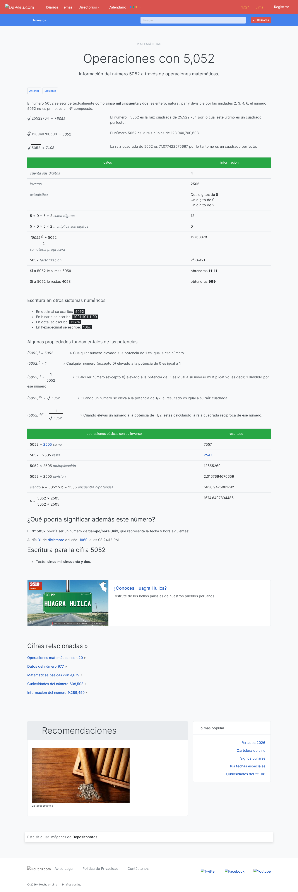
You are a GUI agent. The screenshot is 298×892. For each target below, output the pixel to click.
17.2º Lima (252, 7)
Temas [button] (67, 7)
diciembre (56, 540)
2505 (47, 444)
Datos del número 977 (45, 666)
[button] (135, 7)
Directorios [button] (88, 7)
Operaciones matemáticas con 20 (55, 657)
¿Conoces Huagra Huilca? (140, 588)
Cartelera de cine (251, 750)
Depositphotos (85, 837)
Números (39, 20)
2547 (208, 455)
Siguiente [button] (50, 90)
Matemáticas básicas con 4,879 (53, 675)
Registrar (281, 7)
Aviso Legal (64, 868)
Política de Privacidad (100, 868)
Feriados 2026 (253, 742)
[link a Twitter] (208, 871)
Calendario (116, 7)
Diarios (51, 7)
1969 (83, 540)
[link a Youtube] (262, 871)
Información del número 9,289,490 (56, 692)
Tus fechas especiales (247, 766)
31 (39, 540)
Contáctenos (138, 868)
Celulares (262, 20)
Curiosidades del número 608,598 (55, 684)
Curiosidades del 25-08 (245, 774)
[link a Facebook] (235, 871)
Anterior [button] (34, 90)
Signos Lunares (252, 758)
